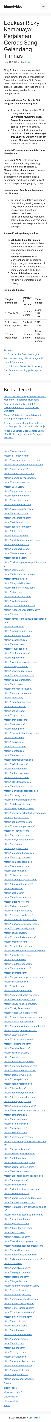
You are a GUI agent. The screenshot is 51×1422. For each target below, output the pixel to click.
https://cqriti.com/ (13, 844)
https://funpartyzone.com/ (17, 857)
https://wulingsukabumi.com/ (19, 808)
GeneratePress (35, 1418)
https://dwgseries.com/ (16, 1281)
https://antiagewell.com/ (16, 773)
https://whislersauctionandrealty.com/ (24, 1245)
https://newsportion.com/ (17, 1272)
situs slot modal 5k (14, 1392)
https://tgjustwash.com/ (16, 1223)
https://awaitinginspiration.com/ (20, 662)
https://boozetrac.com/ (16, 500)
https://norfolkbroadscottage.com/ (22, 540)
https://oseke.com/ (14, 893)
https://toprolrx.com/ (14, 1232)
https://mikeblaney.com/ (16, 1123)
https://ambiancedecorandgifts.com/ (23, 1198)
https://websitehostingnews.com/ (21, 1241)
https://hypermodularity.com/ (19, 509)
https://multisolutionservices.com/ (21, 791)
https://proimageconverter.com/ (20, 1030)
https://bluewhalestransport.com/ (21, 924)
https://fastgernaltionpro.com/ (19, 853)
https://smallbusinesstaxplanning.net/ (23, 1214)
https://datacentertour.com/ (18, 553)
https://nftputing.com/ (15, 1128)
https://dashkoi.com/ (15, 1088)
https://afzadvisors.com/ (17, 901)
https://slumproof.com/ (16, 1374)
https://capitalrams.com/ (17, 653)
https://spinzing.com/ (15, 795)
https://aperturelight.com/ (17, 526)
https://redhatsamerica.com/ (19, 1308)
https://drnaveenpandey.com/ (19, 1097)
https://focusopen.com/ (16, 648)
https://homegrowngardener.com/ (21, 1299)
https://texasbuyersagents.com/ (21, 1012)
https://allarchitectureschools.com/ (22, 1189)
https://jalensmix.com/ (15, 870)
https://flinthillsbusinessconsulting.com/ (25, 950)
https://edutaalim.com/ (16, 513)
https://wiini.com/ (13, 592)
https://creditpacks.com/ (17, 549)
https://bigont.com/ (14, 715)
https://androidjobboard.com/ (19, 1202)
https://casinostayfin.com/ (17, 596)
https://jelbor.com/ (13, 697)
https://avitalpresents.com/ (18, 910)
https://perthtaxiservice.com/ (19, 759)
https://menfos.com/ (14, 751)
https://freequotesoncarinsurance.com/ (24, 1110)
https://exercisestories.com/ (18, 631)
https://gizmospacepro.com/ (18, 862)
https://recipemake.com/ (17, 1149)
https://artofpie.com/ (15, 706)
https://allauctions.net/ (16, 906)
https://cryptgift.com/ (15, 1352)
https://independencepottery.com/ (22, 610)
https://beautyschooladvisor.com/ (21, 995)
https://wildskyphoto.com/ (17, 804)
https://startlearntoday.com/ (18, 1039)
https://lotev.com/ (13, 1263)
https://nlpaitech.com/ (15, 1132)
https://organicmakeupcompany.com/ (23, 977)
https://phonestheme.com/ (18, 1365)
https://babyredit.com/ (16, 666)
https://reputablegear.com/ (18, 964)
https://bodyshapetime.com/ (19, 675)
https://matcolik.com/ (15, 1321)
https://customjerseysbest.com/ (20, 879)
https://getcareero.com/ (16, 1277)
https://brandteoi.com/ (16, 720)
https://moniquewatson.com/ (19, 786)
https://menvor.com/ (14, 755)
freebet (8, 1383)
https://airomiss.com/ (15, 1057)
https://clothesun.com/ (16, 601)
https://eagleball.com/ (15, 558)
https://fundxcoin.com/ (16, 469)
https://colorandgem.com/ (17, 1294)
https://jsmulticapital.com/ (17, 702)
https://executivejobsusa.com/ (20, 1106)
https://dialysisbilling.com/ (17, 583)
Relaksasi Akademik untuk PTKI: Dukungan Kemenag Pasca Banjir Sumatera (21, 407)
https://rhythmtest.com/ (16, 544)
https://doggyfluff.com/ (16, 848)
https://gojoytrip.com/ (15, 959)
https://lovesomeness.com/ (18, 1334)
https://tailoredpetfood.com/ (19, 1021)
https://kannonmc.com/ (16, 1115)
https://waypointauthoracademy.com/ (23, 1017)
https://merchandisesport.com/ (20, 799)
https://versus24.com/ (15, 1325)
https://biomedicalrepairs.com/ (20, 478)
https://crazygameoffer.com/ (19, 839)
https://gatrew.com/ (14, 724)
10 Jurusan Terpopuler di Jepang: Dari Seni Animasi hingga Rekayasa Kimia (23, 370)
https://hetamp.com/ (14, 728)
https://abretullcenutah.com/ (19, 1167)
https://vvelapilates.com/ (17, 1237)
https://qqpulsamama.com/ (18, 491)
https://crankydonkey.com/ (18, 946)
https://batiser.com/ (14, 711)
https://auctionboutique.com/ (19, 1061)
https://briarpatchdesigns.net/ (19, 928)
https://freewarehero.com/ (18, 693)
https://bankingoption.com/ (18, 990)
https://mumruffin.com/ (16, 1339)
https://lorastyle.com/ (15, 746)
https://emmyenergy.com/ (17, 1101)
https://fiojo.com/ (13, 531)
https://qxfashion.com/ (16, 764)
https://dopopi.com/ (14, 657)
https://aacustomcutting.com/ (19, 1162)
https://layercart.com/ (15, 972)
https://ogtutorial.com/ (15, 1158)
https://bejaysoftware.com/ (18, 1075)
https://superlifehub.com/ (17, 1219)
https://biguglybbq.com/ (16, 817)
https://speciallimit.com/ (16, 1250)
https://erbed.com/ (14, 626)
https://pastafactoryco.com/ (18, 1137)
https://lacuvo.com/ (14, 742)
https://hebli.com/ (13, 522)
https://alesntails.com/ (15, 1184)
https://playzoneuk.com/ (16, 981)
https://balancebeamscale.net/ (20, 1070)
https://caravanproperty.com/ (19, 826)
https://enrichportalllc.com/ (18, 688)
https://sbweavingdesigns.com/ (20, 1004)
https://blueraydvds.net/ (16, 1079)
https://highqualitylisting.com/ (19, 999)
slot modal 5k (11, 1387)
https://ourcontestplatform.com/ (20, 1254)
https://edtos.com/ (13, 684)
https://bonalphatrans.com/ (18, 822)
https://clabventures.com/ (17, 680)
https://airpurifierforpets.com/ (19, 587)
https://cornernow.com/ (16, 579)
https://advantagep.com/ (17, 635)
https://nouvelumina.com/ (17, 968)
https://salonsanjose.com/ (17, 482)
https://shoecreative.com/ (17, 518)
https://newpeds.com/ (15, 933)
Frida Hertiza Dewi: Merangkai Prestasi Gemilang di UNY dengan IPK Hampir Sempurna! (24, 358)
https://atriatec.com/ (14, 1330)
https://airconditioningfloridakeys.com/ (24, 1175)
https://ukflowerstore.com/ (18, 1316)
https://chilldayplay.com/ (17, 830)
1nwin (7, 1405)
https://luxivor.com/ (14, 486)
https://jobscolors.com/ (16, 875)
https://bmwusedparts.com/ (18, 671)
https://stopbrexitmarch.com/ (19, 1312)
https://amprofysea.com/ (17, 1268)
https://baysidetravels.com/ (18, 915)
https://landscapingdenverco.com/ (22, 460)
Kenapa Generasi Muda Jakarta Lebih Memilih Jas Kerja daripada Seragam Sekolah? (24, 434)
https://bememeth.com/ (16, 495)
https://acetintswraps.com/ (18, 897)
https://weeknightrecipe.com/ (19, 1153)
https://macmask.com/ (15, 1119)
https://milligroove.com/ (16, 455)
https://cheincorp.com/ (16, 941)
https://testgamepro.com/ (17, 1044)
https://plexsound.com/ (16, 640)
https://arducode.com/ (15, 768)
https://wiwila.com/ (14, 986)
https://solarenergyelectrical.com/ (21, 1285)
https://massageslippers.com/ (19, 1361)
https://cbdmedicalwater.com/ (20, 937)
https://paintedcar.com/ (16, 535)
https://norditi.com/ (14, 1343)
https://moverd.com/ (14, 644)
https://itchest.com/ (14, 737)
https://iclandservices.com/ (18, 782)
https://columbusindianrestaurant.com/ (24, 1026)
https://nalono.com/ (14, 570)
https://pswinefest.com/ (16, 1370)
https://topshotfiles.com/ (17, 1048)
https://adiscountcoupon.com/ (19, 574)
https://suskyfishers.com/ (17, 1008)
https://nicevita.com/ (15, 451)
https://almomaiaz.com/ (16, 1193)
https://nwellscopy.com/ (16, 866)
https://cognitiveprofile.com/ (18, 1083)
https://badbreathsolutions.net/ (20, 1066)
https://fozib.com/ (13, 888)
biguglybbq (13, 6)
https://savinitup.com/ (15, 1035)
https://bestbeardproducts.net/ (20, 919)
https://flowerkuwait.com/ (17, 504)
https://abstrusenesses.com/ (19, 1379)
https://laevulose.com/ (15, 1356)
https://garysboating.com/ (17, 955)
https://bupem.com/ (14, 1348)
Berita (10, 350)
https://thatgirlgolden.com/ (18, 1228)
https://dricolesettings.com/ (18, 884)
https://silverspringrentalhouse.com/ (23, 1259)
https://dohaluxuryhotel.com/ (19, 1092)
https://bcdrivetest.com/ (16, 777)
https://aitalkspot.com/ (16, 1180)
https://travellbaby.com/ (16, 1052)
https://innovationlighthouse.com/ (21, 733)
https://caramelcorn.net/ (16, 1290)
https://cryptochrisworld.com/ (19, 605)
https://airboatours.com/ (16, 1171)
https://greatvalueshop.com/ (19, 1303)
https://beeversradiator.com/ (19, 473)
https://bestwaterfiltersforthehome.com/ (25, 813)
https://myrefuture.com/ (16, 835)
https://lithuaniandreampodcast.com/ (23, 464)
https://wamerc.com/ (15, 614)
